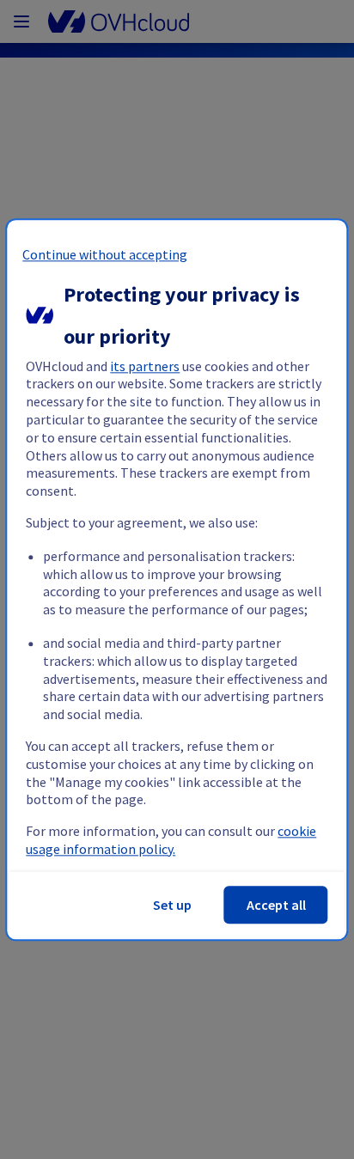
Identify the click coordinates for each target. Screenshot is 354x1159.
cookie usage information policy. (171, 840)
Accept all (276, 904)
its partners (145, 366)
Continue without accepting (104, 254)
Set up (172, 904)
